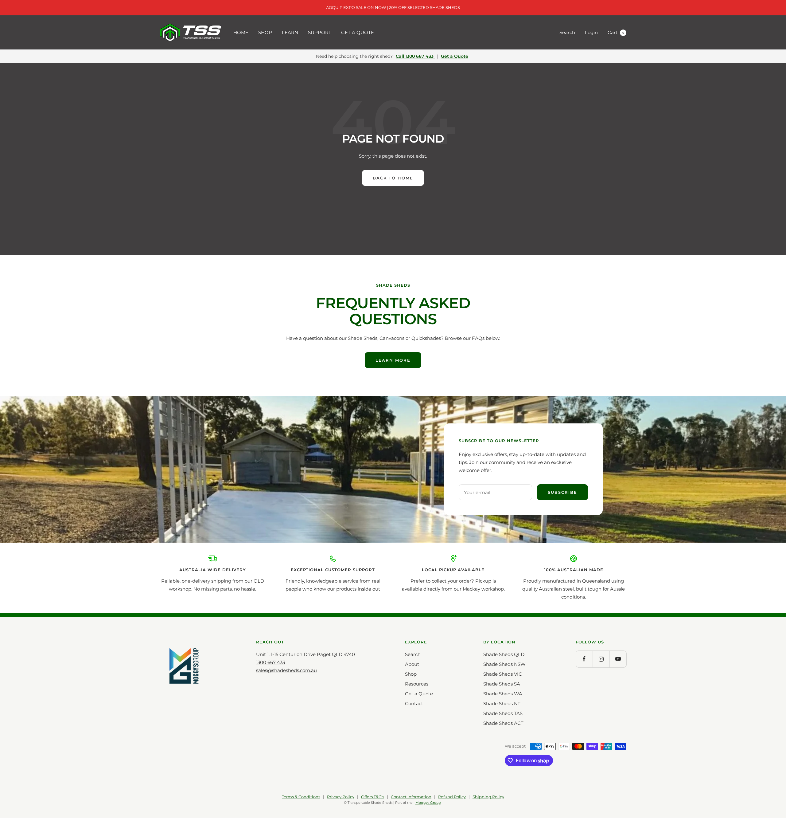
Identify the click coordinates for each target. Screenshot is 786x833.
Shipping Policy (488, 796)
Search (567, 32)
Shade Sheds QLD (503, 654)
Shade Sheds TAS (503, 713)
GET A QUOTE (357, 32)
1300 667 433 (270, 662)
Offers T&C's (372, 796)
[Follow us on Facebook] (584, 658)
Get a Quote (454, 56)
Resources (416, 684)
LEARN (290, 32)
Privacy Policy (340, 796)
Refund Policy (452, 796)
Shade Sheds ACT (503, 723)
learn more (393, 360)
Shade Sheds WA (502, 694)
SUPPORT (319, 32)
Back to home (393, 177)
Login (591, 32)
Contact (414, 703)
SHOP (265, 32)
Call (415, 56)
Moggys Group (428, 803)
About (412, 664)
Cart (616, 32)
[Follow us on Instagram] (601, 658)
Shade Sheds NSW (504, 664)
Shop (411, 674)
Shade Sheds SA (501, 684)
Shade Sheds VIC (502, 674)
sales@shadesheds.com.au (286, 670)
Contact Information (411, 796)
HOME (240, 32)
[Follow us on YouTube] (617, 658)
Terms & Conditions (301, 796)
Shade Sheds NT (501, 703)
